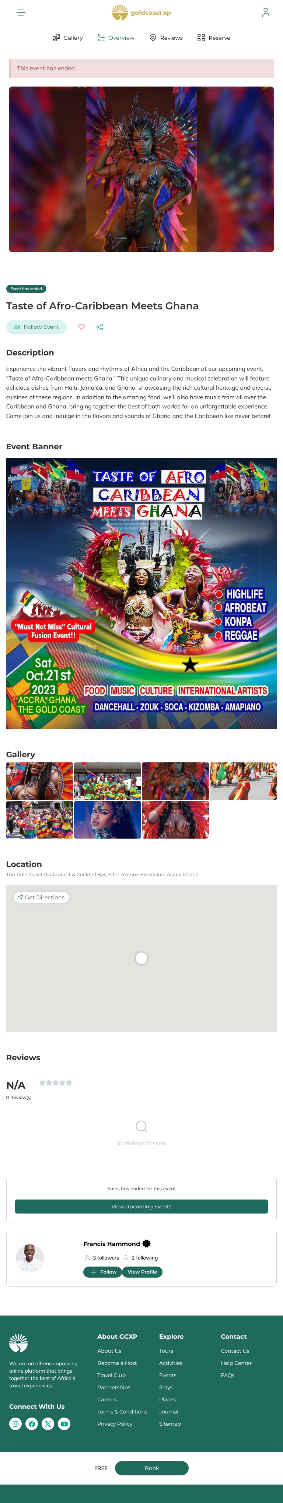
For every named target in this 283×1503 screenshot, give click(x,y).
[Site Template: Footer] (48, 1424)
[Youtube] (64, 1424)
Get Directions (45, 897)
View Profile (142, 1272)
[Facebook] (31, 1424)
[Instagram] (15, 1424)
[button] (21, 12)
